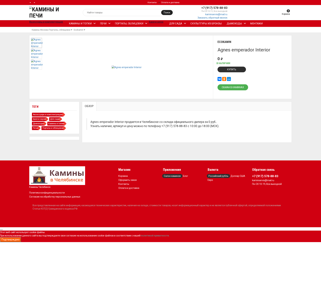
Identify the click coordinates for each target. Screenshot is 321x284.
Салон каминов (172, 176)
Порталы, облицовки (129, 23)
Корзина (123, 176)
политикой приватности (155, 235)
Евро (210, 180)
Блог (185, 176)
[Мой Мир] (229, 79)
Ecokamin (78, 30)
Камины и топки (80, 23)
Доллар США (238, 176)
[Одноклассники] (224, 79)
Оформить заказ (127, 180)
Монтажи (256, 23)
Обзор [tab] (89, 106)
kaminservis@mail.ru (216, 14)
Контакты (152, 2)
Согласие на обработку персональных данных (54, 196)
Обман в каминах (233, 87)
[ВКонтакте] (220, 79)
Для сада (175, 23)
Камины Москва (40, 30)
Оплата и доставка (170, 2)
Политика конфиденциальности (47, 192)
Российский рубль (218, 176)
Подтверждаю (10, 239)
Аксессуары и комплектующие (47, 114)
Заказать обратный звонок (212, 17)
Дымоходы (234, 23)
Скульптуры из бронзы (206, 23)
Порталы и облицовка (52, 128)
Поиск (167, 12)
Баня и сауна (39, 119)
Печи (103, 23)
